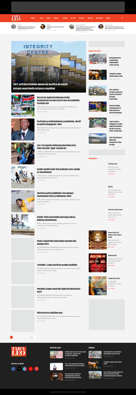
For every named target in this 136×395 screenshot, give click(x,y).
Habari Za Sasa (94, 51)
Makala (56, 18)
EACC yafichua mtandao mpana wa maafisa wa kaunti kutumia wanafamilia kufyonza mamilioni (113, 373)
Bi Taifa (73, 18)
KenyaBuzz (93, 158)
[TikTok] (25, 369)
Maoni (48, 18)
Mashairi (81, 18)
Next (32, 337)
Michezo (90, 18)
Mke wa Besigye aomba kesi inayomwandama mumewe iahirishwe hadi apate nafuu (73, 375)
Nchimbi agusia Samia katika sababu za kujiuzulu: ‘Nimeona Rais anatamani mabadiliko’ (75, 353)
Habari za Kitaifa (80, 25)
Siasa (41, 18)
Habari (33, 18)
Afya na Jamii (108, 25)
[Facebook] (13, 369)
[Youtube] (31, 369)
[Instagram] (36, 369)
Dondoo (65, 18)
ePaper (108, 18)
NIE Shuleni (99, 18)
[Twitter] (19, 369)
